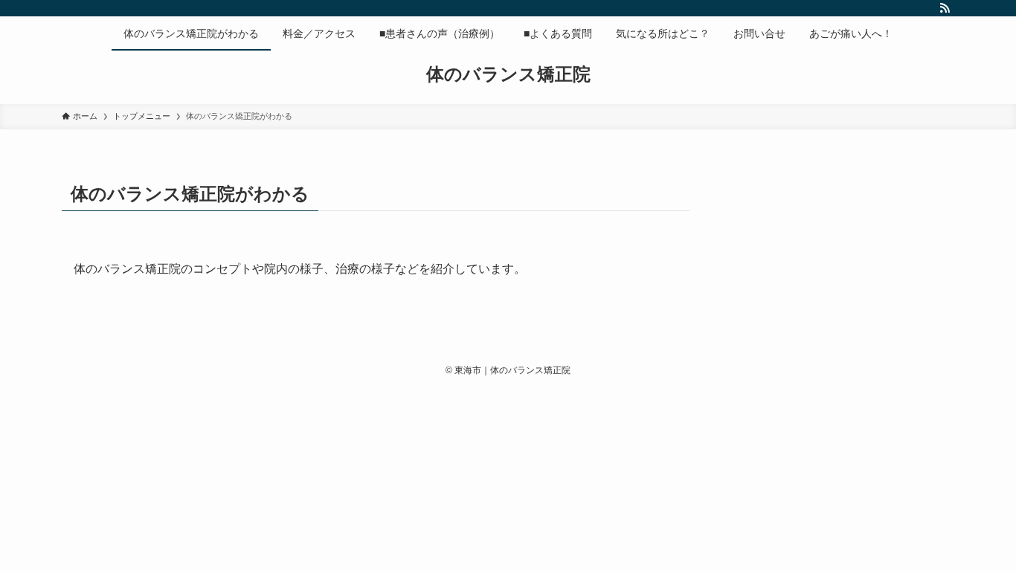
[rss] (944, 8)
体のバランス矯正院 (508, 74)
